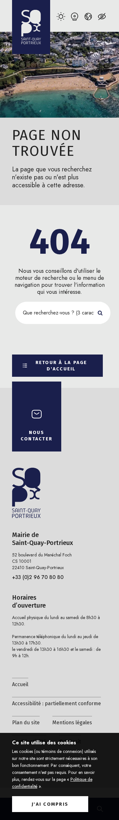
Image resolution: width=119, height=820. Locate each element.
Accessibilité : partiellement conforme (56, 703)
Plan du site (26, 723)
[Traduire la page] (88, 16)
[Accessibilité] (102, 16)
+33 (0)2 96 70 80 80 (37, 577)
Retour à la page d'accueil (61, 366)
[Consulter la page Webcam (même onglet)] (74, 16)
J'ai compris (50, 804)
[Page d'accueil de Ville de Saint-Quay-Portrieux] (31, 27)
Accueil (20, 684)
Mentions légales (72, 723)
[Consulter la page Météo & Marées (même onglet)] (61, 16)
